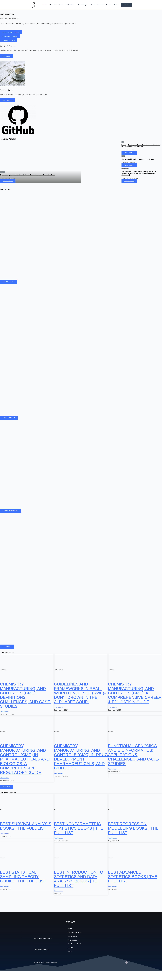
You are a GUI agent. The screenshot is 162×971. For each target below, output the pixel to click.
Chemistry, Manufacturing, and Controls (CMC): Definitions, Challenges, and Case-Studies (25, 695)
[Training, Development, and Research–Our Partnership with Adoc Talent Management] (101, 147)
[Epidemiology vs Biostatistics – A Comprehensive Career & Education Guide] (40, 161)
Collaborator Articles (96, 5)
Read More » (4, 712)
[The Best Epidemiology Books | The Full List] (101, 161)
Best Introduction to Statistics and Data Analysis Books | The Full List (78, 879)
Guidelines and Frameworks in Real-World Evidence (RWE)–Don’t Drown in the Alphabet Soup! (80, 693)
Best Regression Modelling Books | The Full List (133, 828)
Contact (108, 5)
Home (45, 5)
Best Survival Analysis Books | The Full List (25, 826)
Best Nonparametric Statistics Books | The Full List (78, 828)
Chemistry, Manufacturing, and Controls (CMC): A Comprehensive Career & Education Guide (135, 693)
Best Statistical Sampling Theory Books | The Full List (23, 876)
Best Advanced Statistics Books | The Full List (132, 876)
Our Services (69, 5)
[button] (74, 5)
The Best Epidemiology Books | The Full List (138, 159)
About (116, 5)
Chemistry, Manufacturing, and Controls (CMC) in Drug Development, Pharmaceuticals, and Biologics (81, 757)
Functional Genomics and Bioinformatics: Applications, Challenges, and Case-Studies (133, 755)
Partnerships (82, 5)
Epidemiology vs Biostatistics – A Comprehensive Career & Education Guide (27, 175)
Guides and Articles (56, 5)
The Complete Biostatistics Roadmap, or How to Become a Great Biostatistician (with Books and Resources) (139, 173)
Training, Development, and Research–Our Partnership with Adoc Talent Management (141, 145)
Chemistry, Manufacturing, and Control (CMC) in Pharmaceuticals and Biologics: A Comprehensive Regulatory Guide (25, 759)
